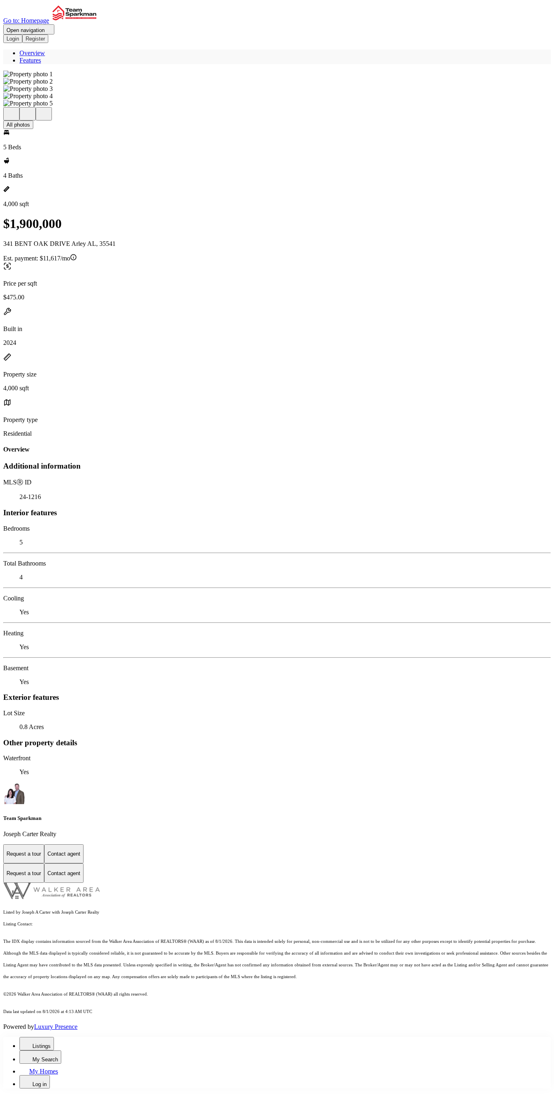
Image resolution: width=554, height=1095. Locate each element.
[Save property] (27, 113)
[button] (277, 74)
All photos (18, 125)
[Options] (11, 113)
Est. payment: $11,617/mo (36, 258)
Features (30, 60)
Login (12, 39)
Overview (32, 52)
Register (35, 39)
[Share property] (44, 113)
